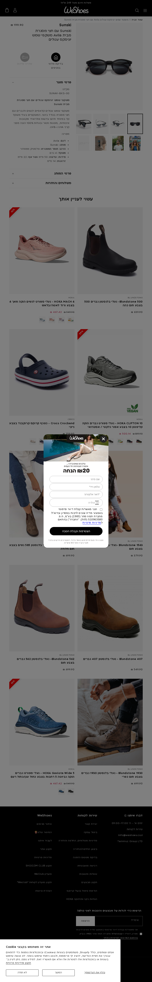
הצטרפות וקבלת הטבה (76, 531)
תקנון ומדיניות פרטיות (18, 963)
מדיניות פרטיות (91, 522)
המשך (58, 972)
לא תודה (22, 972)
